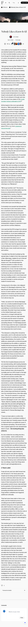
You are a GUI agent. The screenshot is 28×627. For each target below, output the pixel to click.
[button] (5, 2)
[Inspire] (2, 585)
